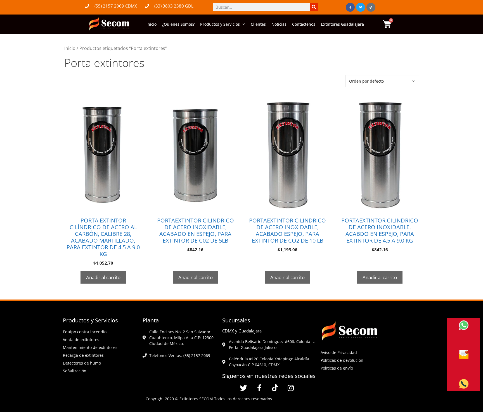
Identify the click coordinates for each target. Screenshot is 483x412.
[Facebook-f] (350, 7)
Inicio (151, 24)
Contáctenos (303, 24)
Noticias (279, 24)
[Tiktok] (370, 7)
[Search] (314, 7)
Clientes (258, 24)
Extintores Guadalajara (342, 24)
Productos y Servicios (220, 24)
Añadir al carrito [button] (103, 277)
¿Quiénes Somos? (178, 24)
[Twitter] (360, 7)
